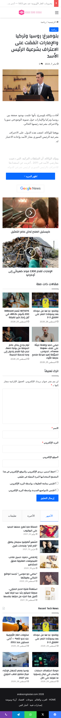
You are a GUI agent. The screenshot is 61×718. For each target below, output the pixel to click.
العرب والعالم (41, 699)
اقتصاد (21, 699)
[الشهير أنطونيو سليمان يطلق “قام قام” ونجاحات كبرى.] (49, 546)
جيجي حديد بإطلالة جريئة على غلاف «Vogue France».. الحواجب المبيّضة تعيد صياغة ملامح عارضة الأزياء (45, 351)
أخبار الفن (23, 705)
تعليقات (12, 515)
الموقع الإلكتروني (50, 457)
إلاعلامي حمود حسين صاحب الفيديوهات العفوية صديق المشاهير (23, 561)
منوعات (29, 699)
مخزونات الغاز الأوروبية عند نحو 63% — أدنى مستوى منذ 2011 (17, 639)
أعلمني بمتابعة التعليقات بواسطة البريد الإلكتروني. (32, 483)
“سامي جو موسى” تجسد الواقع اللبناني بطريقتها (20, 576)
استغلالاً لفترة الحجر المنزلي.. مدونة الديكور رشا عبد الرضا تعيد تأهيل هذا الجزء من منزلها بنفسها (20, 593)
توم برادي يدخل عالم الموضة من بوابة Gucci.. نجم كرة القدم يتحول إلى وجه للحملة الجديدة (16, 350)
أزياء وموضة (11, 699)
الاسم (55, 428)
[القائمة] (56, 14)
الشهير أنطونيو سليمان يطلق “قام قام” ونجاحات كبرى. (22, 544)
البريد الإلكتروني (50, 442)
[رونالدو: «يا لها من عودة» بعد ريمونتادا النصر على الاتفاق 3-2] (45, 300)
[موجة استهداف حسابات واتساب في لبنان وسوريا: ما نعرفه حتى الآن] (45, 659)
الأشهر (49, 515)
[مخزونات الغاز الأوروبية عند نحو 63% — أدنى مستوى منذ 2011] (16, 624)
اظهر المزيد (31, 176)
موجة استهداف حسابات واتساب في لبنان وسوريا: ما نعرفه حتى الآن (45, 674)
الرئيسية (52, 22)
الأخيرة (31, 515)
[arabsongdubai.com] (30, 12)
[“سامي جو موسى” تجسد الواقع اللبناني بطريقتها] (49, 578)
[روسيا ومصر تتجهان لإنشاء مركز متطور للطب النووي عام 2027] (16, 659)
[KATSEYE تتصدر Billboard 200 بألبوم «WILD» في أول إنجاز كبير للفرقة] (16, 300)
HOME (52, 699)
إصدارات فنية (36, 705)
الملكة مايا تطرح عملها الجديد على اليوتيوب (22, 529)
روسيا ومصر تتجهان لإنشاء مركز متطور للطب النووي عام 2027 (16, 674)
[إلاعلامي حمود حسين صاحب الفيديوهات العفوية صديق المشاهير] (49, 561)
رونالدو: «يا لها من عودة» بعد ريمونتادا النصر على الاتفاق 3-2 (45, 314)
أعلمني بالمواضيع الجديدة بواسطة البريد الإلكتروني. (32, 490)
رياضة (43, 22)
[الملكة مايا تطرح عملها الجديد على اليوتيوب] (49, 531)
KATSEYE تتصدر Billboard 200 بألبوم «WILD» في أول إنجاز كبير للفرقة (16, 314)
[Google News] (30, 188)
